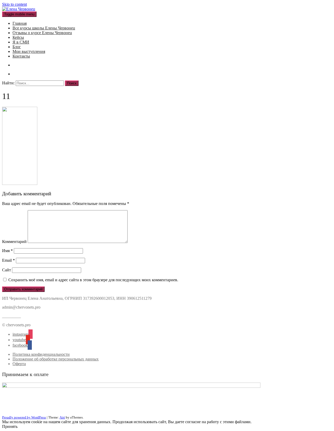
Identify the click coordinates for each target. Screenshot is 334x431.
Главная (20, 23)
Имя (7, 250)
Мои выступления (29, 51)
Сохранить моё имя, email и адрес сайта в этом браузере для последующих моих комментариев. (93, 280)
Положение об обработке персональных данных (56, 359)
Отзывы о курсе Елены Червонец (42, 32)
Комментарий (14, 241)
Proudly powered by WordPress (24, 417)
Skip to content (14, 4)
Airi (62, 417)
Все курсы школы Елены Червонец (44, 28)
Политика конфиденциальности (41, 354)
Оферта (19, 363)
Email (8, 260)
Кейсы (18, 37)
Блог (17, 47)
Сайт (6, 270)
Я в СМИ (21, 42)
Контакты (21, 56)
